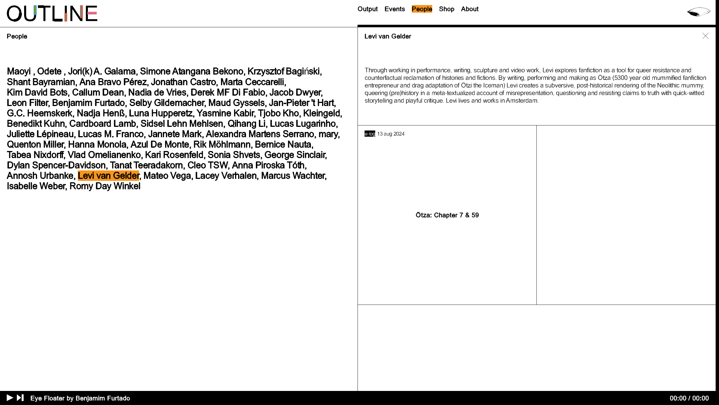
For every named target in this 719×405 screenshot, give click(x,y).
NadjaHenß (101, 113)
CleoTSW (207, 165)
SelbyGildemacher (166, 103)
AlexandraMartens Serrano (260, 134)
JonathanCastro (183, 82)
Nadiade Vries (157, 92)
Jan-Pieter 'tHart (301, 103)
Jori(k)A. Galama (102, 71)
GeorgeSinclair (294, 155)
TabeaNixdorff (35, 155)
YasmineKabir (225, 113)
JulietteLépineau (40, 134)
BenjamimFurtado (88, 103)
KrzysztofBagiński (283, 71)
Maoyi (19, 71)
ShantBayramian (41, 82)
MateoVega (167, 175)
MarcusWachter (292, 175)
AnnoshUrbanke (40, 175)
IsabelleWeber (36, 186)
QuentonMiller (35, 144)
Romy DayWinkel (104, 186)
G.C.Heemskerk (39, 113)
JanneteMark (175, 134)
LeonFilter (27, 103)
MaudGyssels (236, 103)
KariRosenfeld (174, 155)
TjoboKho (278, 113)
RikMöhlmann (222, 144)
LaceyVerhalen (225, 175)
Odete (49, 71)
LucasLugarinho (303, 123)
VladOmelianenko (104, 155)
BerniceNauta (283, 144)
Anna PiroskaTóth (268, 165)
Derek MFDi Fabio (227, 92)
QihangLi (246, 123)
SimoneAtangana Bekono (191, 71)
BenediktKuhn (36, 123)
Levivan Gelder (108, 175)
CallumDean (98, 92)
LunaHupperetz (160, 113)
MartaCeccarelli (252, 82)
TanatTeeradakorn (146, 165)
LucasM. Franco (111, 134)
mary (328, 134)
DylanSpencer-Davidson (56, 165)
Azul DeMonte (160, 144)
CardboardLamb (102, 123)
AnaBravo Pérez (113, 82)
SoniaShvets (234, 155)
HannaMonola (97, 144)
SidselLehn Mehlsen (181, 123)
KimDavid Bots (37, 92)
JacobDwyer (294, 92)
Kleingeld (321, 113)
